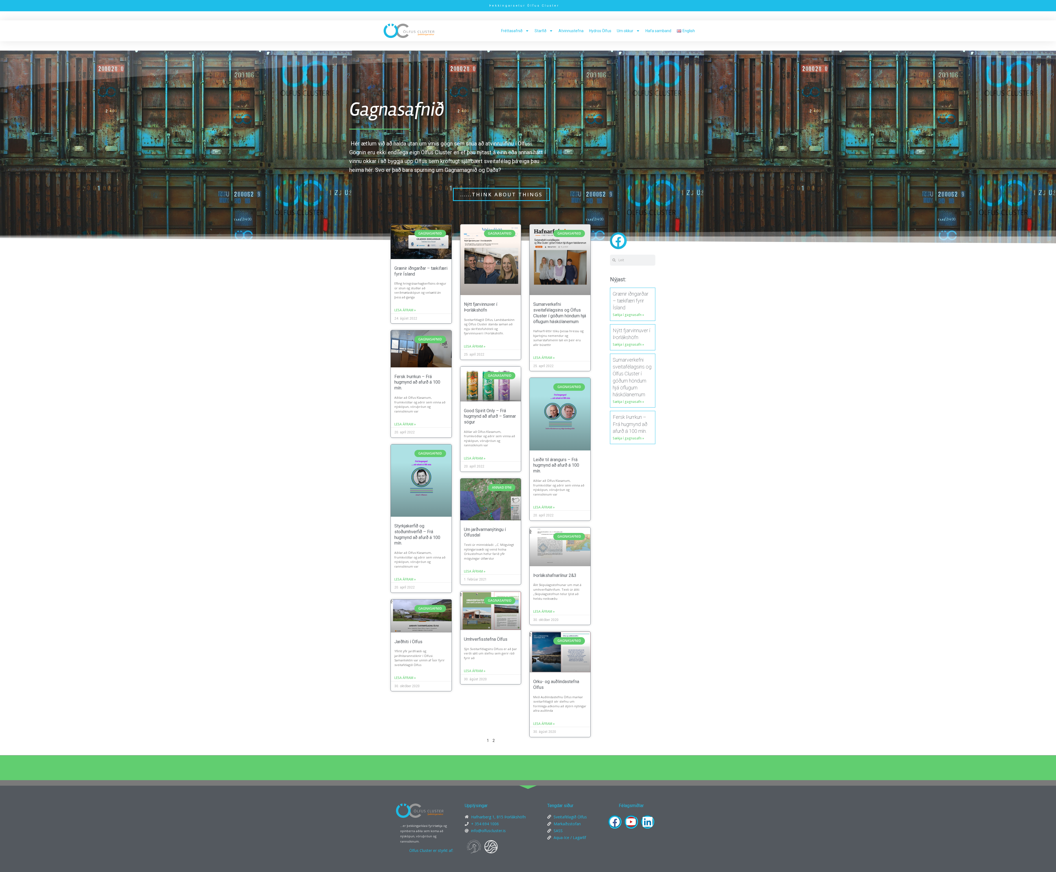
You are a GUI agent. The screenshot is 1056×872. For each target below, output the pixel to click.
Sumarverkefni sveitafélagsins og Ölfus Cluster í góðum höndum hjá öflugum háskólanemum (559, 313)
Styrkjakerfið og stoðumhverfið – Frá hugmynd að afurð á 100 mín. (417, 534)
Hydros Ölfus (600, 31)
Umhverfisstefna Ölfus (485, 639)
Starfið (540, 31)
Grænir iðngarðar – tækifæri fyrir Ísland (630, 300)
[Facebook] (615, 822)
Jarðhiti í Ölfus (408, 641)
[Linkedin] (647, 822)
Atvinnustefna (571, 31)
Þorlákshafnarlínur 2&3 (554, 575)
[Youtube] (631, 822)
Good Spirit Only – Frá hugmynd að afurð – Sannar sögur (490, 416)
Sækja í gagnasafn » (628, 314)
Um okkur (625, 31)
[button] (618, 240)
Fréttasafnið (511, 31)
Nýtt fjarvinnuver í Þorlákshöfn (480, 307)
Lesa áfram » (405, 310)
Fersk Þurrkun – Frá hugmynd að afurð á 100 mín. (417, 382)
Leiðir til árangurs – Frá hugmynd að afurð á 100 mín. (556, 465)
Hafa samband (658, 31)
